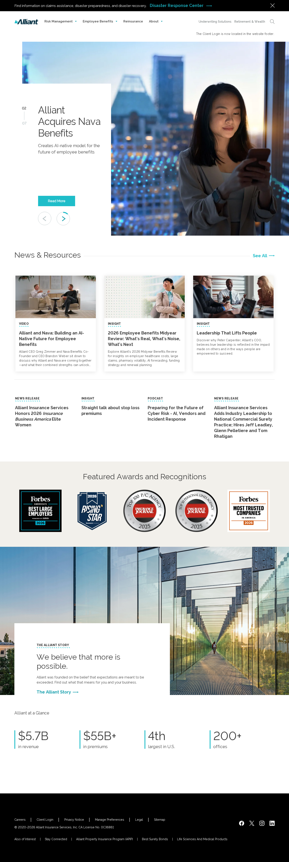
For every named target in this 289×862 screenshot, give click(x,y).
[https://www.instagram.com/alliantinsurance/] (261, 823)
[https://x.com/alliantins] (251, 823)
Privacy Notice (74, 819)
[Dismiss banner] (272, 5)
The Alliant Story (53, 645)
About (154, 21)
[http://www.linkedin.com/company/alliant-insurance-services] (272, 823)
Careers (20, 819)
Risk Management (58, 21)
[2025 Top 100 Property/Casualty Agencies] (144, 511)
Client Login (45, 819)
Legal (139, 819)
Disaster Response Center (177, 5)
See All (260, 255)
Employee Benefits (98, 21)
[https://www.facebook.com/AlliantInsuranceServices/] (241, 823)
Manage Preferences (109, 819)
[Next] (63, 218)
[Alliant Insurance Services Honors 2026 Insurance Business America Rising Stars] (92, 511)
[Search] (272, 21)
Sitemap (159, 819)
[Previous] (45, 218)
